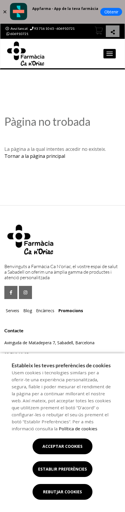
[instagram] (25, 292)
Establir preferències (62, 469)
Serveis (12, 310)
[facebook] (10, 292)
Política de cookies (78, 428)
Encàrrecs (45, 310)
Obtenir (111, 12)
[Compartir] (112, 32)
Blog (27, 310)
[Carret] (99, 30)
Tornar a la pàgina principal (34, 156)
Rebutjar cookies (62, 491)
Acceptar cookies (62, 446)
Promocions (70, 310)
